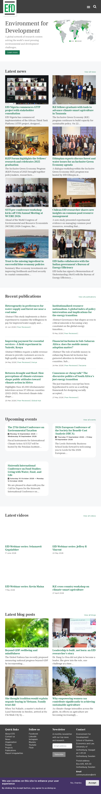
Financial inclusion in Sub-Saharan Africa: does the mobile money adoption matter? (73, 344)
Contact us (10, 737)
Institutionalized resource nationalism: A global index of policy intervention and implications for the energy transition (74, 310)
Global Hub (36, 401)
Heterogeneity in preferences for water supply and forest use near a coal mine (25, 309)
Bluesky (32, 742)
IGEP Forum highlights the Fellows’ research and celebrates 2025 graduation (25, 162)
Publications (10, 750)
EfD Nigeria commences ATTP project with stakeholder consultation (22, 110)
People (8, 745)
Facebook (33, 734)
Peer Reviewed (23, 327)
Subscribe (59, 754)
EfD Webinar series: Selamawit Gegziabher (23, 548)
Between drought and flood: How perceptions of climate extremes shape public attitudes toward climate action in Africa (24, 377)
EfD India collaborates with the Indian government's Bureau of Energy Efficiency (70, 264)
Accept (92, 783)
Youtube (32, 745)
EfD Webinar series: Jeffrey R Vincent (69, 548)
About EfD (10, 734)
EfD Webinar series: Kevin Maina (24, 586)
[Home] (3, 6)
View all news (90, 72)
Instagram (33, 739)
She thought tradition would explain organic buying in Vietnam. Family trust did (26, 702)
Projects (9, 748)
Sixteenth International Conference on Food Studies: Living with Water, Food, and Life (24, 470)
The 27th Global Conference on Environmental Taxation (26, 429)
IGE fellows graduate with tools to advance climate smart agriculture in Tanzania (73, 110)
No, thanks (76, 783)
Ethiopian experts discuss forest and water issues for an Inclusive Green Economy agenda (74, 162)
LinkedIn (32, 737)
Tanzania (82, 366)
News (7, 739)
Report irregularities (14, 753)
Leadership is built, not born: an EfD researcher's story (74, 652)
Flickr (31, 748)
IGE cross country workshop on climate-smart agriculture (70, 588)
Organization (11, 742)
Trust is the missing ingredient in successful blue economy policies (24, 263)
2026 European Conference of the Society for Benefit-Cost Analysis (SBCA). (72, 430)
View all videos (89, 516)
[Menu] (88, 7)
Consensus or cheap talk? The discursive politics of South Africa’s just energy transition (73, 376)
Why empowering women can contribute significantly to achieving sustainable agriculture (73, 702)
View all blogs (90, 615)
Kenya (34, 362)
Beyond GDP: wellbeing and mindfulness (21, 652)
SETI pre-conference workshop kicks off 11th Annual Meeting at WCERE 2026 (24, 213)
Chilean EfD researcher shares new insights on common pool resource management (73, 213)
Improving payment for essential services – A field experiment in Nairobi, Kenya (24, 344)
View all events (89, 420)
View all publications (87, 297)
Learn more (12, 52)
